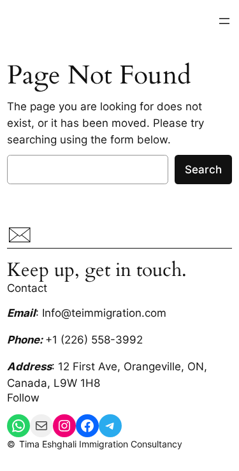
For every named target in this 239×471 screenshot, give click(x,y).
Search (203, 169)
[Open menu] (224, 21)
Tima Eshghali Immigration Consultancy (100, 443)
